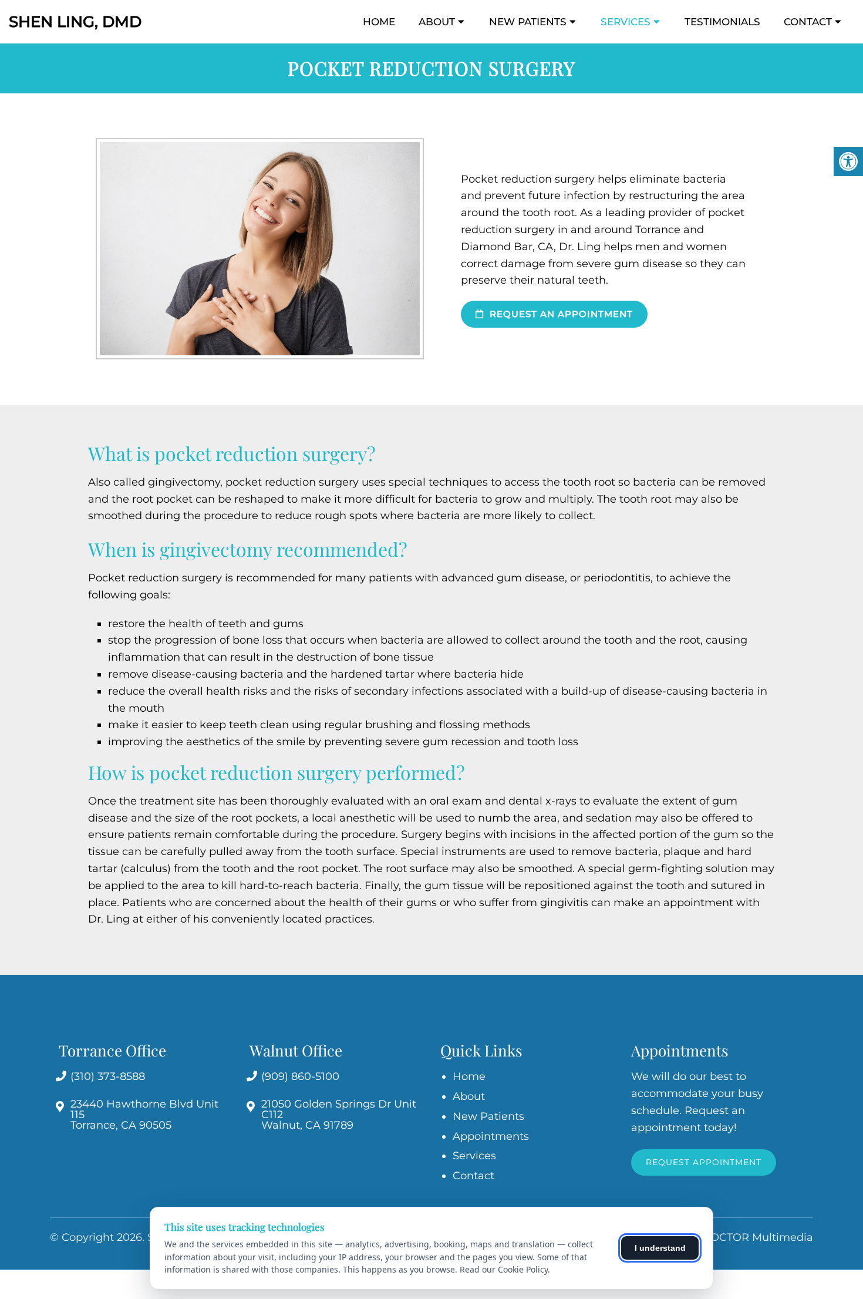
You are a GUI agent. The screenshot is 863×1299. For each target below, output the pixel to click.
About (437, 22)
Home (379, 22)
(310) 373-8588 (107, 1076)
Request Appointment (703, 1162)
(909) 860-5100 (300, 1076)
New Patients (528, 22)
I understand (660, 1248)
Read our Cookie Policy (504, 1269)
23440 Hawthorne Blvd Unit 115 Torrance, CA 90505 (144, 1114)
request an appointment (560, 313)
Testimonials (722, 22)
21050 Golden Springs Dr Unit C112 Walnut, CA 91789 (338, 1114)
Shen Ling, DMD (75, 21)
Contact (808, 22)
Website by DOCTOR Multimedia (726, 1237)
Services (625, 22)
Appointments (491, 1136)
